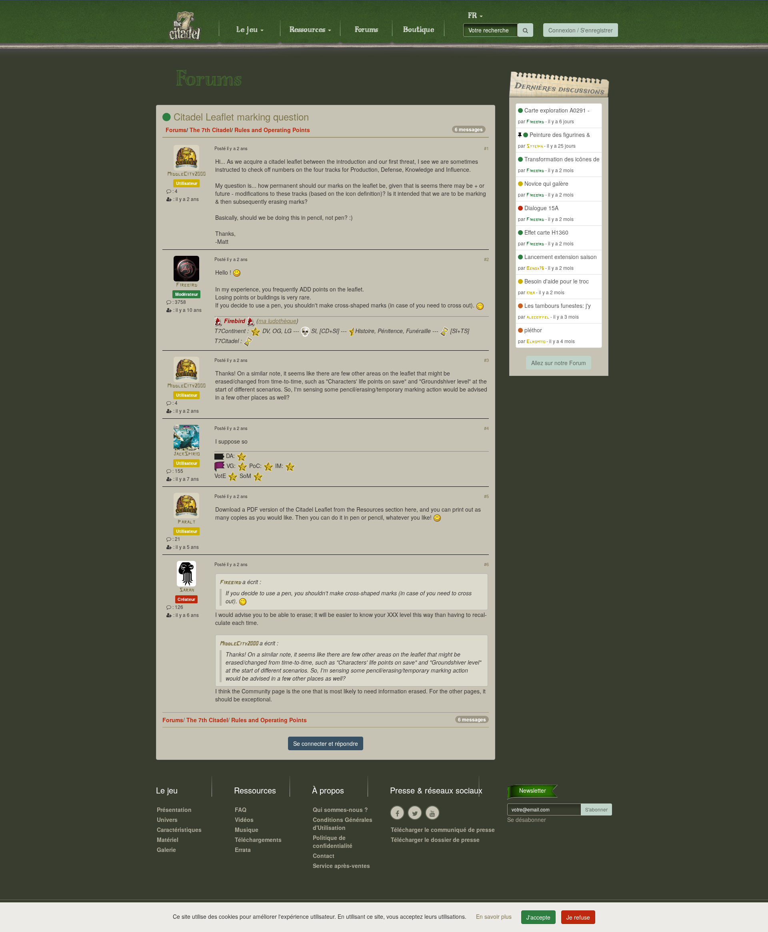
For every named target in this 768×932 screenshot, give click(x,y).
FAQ (240, 809)
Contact (323, 856)
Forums (366, 30)
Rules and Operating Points (272, 130)
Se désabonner (526, 820)
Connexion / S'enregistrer (580, 30)
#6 (486, 564)
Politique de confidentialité (332, 842)
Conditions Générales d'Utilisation (342, 824)
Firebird (186, 285)
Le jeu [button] (248, 30)
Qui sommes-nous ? (340, 809)
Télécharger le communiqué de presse (443, 830)
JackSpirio (186, 454)
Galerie (166, 850)
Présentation (174, 809)
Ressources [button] (308, 30)
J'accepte (538, 917)
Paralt (186, 522)
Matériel (167, 840)
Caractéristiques (179, 830)
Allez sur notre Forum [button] (558, 363)
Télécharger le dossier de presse (435, 840)
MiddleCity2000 (186, 174)
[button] (475, 16)
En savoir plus (494, 916)
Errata (243, 850)
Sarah (186, 590)
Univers (167, 820)
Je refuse (578, 917)
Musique (246, 830)
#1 (486, 148)
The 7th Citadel (210, 130)
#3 (486, 360)
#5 (486, 496)
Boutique (418, 30)
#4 (486, 428)
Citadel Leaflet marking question (240, 116)
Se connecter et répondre (325, 743)
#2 (486, 259)
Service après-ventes (341, 866)
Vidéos (244, 820)
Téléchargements (258, 840)
